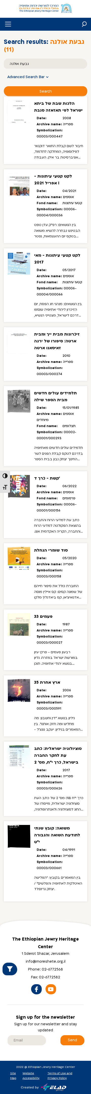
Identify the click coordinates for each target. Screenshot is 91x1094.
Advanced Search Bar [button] (26, 77)
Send (72, 1040)
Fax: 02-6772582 (45, 977)
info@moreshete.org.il (45, 961)
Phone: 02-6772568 (45, 969)
